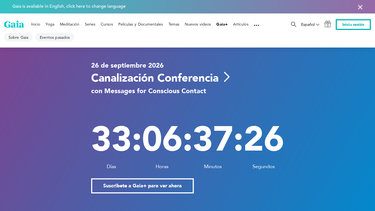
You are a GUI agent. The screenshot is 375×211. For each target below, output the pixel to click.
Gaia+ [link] (221, 24)
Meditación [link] (69, 24)
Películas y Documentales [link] (140, 24)
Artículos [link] (240, 24)
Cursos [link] (107, 24)
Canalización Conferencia (155, 78)
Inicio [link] (35, 24)
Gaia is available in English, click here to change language (69, 6)
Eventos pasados (55, 37)
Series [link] (90, 24)
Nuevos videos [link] (198, 24)
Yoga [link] (50, 24)
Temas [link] (174, 24)
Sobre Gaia (18, 37)
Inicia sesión (353, 24)
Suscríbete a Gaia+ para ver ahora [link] (142, 185)
